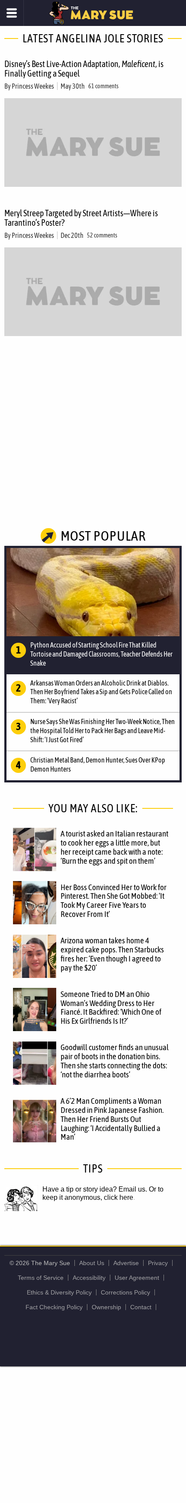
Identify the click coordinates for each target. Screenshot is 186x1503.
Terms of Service (41, 1277)
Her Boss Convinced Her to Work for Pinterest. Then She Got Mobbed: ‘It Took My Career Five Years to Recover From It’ (114, 900)
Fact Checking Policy (54, 1307)
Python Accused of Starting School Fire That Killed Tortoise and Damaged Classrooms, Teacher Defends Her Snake (101, 654)
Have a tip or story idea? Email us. (94, 1189)
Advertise (126, 1262)
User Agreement (137, 1277)
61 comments (103, 86)
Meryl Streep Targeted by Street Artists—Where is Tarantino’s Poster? (81, 218)
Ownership (106, 1307)
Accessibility (89, 1277)
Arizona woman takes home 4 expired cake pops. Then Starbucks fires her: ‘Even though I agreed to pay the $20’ (112, 954)
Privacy (158, 1262)
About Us (91, 1262)
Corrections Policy (125, 1292)
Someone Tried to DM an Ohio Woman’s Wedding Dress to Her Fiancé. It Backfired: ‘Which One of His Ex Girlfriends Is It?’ (111, 1007)
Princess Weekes (33, 86)
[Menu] (12, 13)
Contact (140, 1307)
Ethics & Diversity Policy (59, 1292)
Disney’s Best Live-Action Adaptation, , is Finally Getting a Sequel (84, 68)
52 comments (102, 235)
